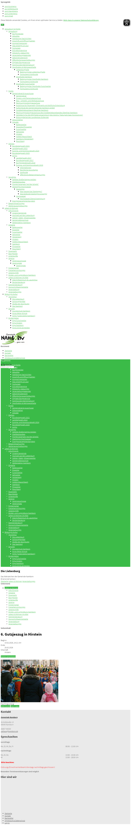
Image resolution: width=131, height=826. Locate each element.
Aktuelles (15, 36)
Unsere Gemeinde (19, 213)
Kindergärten (13, 318)
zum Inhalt (9, 16)
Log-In (7, 823)
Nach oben (15, 706)
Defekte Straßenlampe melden (24, 179)
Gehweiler (20, 131)
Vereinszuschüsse (19, 260)
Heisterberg (16, 237)
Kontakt (8, 353)
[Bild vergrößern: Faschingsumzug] (29, 701)
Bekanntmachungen (16, 203)
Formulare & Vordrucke (29, 74)
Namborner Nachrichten (21, 38)
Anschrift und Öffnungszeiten (23, 41)
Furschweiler (21, 129)
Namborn (16, 244)
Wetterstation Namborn (21, 222)
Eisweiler (15, 229)
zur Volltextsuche (11, 8)
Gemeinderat (21, 96)
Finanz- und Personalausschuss (28, 98)
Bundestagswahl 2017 (24, 160)
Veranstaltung (13, 289)
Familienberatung (15, 284)
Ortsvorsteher (17, 119)
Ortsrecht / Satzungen (20, 53)
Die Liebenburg (18, 299)
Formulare (16, 48)
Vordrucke (24, 172)
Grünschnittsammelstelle (18, 287)
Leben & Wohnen (11, 208)
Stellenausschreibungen (18, 205)
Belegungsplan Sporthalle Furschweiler (35, 86)
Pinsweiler (16, 246)
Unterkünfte (13, 256)
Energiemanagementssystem (23, 201)
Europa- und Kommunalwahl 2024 (25, 151)
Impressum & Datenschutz (15, 357)
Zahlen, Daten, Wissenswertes (23, 217)
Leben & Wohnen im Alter (18, 277)
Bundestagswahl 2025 (21, 153)
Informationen (25, 167)
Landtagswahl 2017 (23, 158)
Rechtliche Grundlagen (29, 170)
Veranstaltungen (14, 292)
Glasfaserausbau (18, 182)
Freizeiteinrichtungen (16, 270)
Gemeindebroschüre (20, 220)
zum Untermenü (11, 13)
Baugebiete (13, 253)
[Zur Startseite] (14, 344)
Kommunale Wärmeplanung (23, 64)
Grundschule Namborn (21, 311)
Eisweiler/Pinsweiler (24, 127)
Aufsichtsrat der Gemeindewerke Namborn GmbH (35, 108)
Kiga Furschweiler (19, 320)
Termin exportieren (8, 656)
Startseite (8, 350)
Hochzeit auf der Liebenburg (23, 215)
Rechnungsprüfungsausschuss (28, 103)
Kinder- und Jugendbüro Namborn (22, 275)
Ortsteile (11, 225)
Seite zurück (5, 706)
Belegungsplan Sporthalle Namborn (34, 79)
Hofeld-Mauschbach (24, 136)
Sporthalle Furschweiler (25, 84)
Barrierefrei (9, 355)
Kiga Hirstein (17, 323)
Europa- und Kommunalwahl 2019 (29, 165)
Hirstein (19, 134)
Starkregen (20, 189)
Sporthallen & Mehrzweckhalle (24, 67)
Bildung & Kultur (11, 294)
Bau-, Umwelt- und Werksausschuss (30, 100)
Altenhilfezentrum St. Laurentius (24, 280)
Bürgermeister (17, 33)
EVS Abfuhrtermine (19, 50)
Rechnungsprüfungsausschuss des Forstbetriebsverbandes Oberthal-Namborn (46, 112)
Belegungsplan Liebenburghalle (32, 72)
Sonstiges (12, 177)
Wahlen (11, 143)
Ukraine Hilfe (13, 272)
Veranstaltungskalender (21, 55)
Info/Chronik (13, 210)
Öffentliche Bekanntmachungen (32, 174)
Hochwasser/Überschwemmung (32, 198)
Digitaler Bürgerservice (21, 62)
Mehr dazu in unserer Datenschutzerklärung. (81, 20)
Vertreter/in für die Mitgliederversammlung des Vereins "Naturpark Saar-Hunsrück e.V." (49, 115)
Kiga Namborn (18, 325)
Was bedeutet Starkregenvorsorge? (33, 194)
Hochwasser (21, 196)
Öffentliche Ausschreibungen (23, 60)
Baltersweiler (21, 124)
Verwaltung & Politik (12, 29)
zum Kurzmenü (10, 6)
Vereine (11, 258)
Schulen (11, 308)
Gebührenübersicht (20, 57)
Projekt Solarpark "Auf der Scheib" (25, 184)
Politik (10, 91)
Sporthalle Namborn (24, 76)
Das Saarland (17, 306)
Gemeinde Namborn (9, 717)
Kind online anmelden (21, 327)
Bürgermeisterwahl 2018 (25, 162)
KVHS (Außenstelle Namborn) (23, 315)
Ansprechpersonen (19, 43)
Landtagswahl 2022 (20, 148)
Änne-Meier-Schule (19, 313)
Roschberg (20, 141)
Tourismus (12, 296)
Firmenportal (13, 268)
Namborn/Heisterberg (24, 139)
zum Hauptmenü (11, 11)
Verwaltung (12, 31)
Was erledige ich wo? (20, 45)
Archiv (14, 155)
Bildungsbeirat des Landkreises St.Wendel (32, 117)
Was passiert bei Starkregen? (31, 191)
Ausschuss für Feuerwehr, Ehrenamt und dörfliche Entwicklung (40, 105)
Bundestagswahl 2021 (21, 146)
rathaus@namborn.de (9, 731)
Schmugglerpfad (18, 301)
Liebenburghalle (22, 69)
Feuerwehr (12, 251)
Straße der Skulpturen (20, 303)
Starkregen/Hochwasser (21, 186)
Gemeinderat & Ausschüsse (23, 93)
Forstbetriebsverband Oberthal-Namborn (32, 110)
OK (2, 24)
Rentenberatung (18, 282)
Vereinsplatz (17, 263)
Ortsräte (15, 122)
